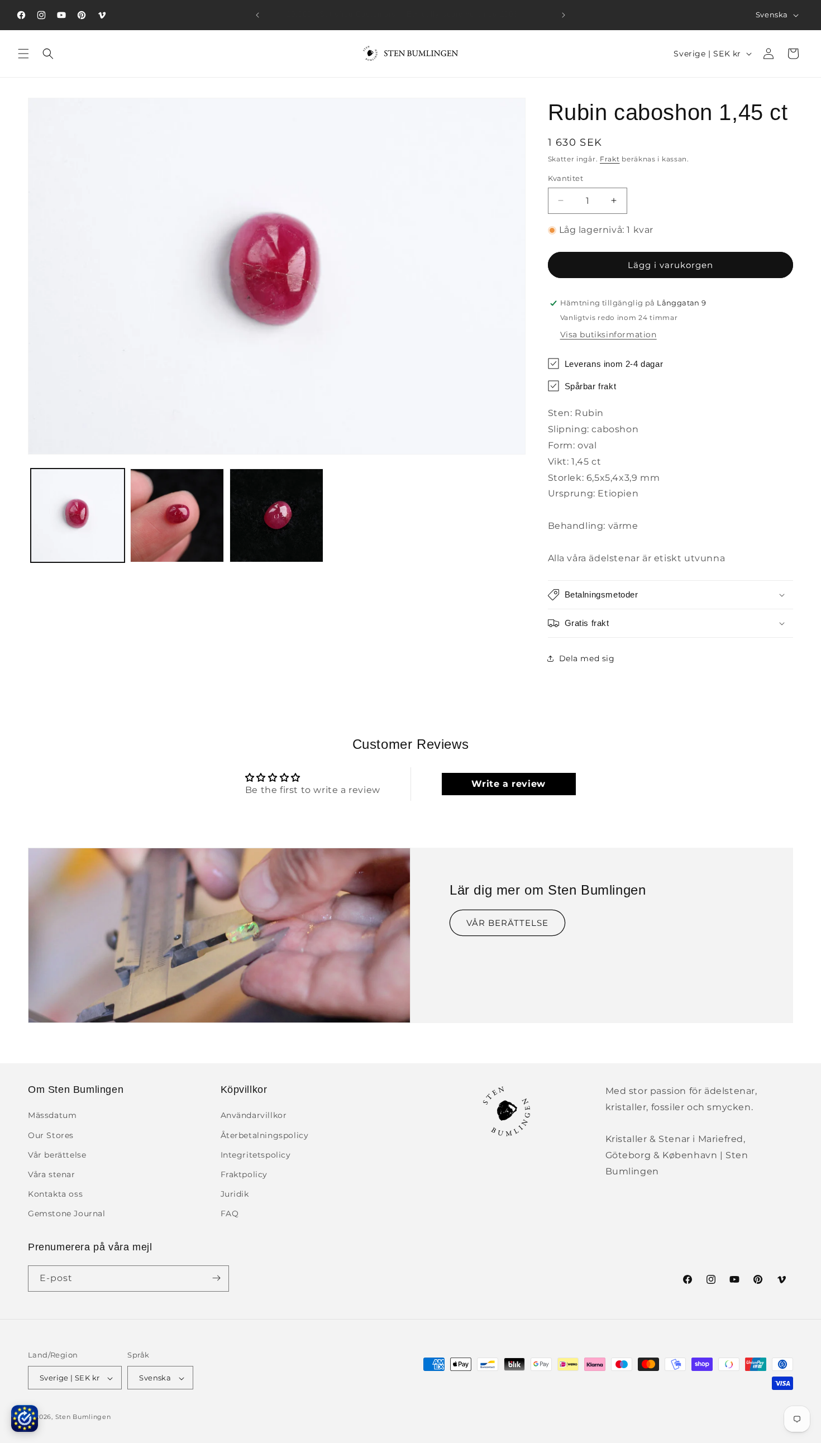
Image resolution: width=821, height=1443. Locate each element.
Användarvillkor (254, 1116)
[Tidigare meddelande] (257, 15)
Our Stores (51, 1135)
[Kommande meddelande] (563, 15)
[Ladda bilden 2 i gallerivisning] (177, 515)
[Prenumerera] (216, 1278)
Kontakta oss (55, 1194)
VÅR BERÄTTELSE (507, 923)
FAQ (230, 1214)
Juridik (235, 1194)
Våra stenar (51, 1174)
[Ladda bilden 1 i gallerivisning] (78, 515)
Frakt (610, 159)
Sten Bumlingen (83, 1417)
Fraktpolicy (244, 1174)
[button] (23, 53)
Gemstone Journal (67, 1214)
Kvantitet (566, 178)
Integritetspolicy (256, 1155)
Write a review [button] (508, 783)
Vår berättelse (57, 1155)
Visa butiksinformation (608, 334)
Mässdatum (52, 1116)
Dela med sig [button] (587, 658)
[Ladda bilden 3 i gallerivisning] (276, 515)
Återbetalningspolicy (265, 1135)
